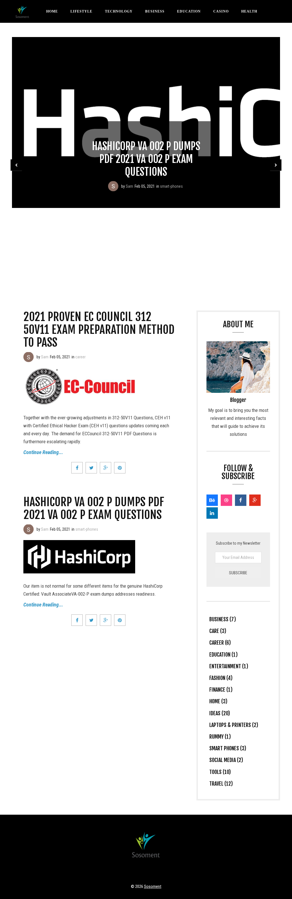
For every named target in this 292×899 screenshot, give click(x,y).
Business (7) (222, 619)
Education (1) (223, 654)
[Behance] (212, 500)
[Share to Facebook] (77, 467)
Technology (119, 11)
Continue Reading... (43, 452)
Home (52, 11)
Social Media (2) (226, 760)
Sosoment (152, 886)
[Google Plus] (255, 500)
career (80, 357)
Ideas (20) (219, 713)
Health (249, 11)
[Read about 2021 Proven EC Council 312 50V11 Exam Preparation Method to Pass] (28, 357)
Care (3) (217, 631)
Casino (221, 11)
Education (189, 11)
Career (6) (220, 642)
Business (155, 11)
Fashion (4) (220, 678)
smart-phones (171, 186)
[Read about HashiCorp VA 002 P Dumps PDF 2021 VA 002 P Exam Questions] (113, 186)
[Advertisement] (146, 251)
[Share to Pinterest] (119, 467)
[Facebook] (240, 500)
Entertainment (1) (228, 666)
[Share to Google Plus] (105, 467)
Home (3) (218, 701)
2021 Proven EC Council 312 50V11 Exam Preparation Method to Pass (99, 330)
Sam (129, 186)
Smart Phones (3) (227, 748)
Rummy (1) (220, 736)
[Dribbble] (226, 500)
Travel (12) (221, 784)
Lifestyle (81, 11)
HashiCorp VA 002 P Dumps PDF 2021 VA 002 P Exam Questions (146, 159)
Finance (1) (220, 689)
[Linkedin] (212, 513)
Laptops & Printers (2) (233, 725)
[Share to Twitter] (91, 467)
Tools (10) (220, 772)
